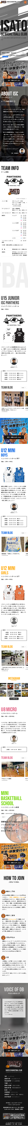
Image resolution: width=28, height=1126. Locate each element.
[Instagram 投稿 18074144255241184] (17, 686)
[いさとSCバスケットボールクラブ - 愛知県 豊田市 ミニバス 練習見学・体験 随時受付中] (10, 2)
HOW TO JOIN (12, 1085)
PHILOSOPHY (12, 1081)
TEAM (8, 1083)
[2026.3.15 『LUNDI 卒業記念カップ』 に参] (25, 693)
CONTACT (14, 1094)
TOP (9, 1076)
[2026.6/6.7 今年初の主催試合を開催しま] (10, 686)
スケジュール (12, 919)
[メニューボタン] (25, 2)
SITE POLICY (12, 1097)
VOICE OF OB (13, 1088)
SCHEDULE (11, 1092)
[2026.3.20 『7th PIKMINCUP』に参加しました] (17, 693)
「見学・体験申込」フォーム (17, 897)
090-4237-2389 (18, 255)
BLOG (8, 1090)
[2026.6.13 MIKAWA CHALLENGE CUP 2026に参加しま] (3, 686)
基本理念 (9, 101)
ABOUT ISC (12, 1079)
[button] (7, 1029)
